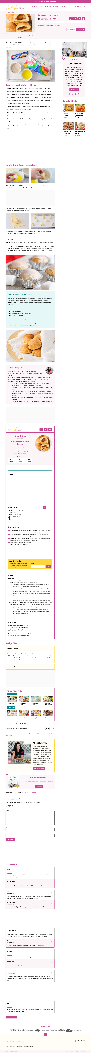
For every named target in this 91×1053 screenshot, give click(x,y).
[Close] (57, 507)
